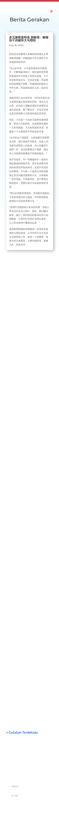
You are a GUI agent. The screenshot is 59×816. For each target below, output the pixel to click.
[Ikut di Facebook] (18, 774)
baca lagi (14, 332)
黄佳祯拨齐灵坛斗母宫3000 (28, 547)
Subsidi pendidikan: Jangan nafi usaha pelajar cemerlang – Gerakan (28, 679)
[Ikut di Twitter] (26, 774)
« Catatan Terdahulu (22, 732)
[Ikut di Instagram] (33, 774)
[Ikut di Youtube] (40, 774)
